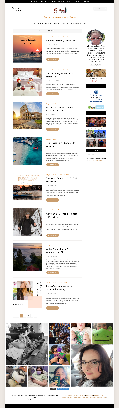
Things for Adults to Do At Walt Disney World (61, 180)
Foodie (47, 23)
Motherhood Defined (38, 399)
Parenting (61, 1)
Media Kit (70, 1)
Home (33, 23)
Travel (39, 23)
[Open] (27, 344)
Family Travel (34, 1)
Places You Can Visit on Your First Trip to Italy (60, 109)
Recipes (54, 1)
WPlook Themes (103, 406)
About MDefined (68, 395)
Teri (49, 44)
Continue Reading (52, 59)
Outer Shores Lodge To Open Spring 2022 (57, 251)
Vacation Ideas (85, 397)
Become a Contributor (82, 1)
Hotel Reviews (45, 1)
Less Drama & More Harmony (78, 23)
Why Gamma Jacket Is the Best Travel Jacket (61, 215)
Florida (66, 175)
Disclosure (82, 395)
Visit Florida (103, 397)
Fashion (60, 210)
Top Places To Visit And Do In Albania (60, 145)
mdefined (27, 324)
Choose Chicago (84, 399)
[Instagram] (46, 363)
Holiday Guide (62, 282)
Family (64, 23)
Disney (60, 175)
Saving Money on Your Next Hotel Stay (60, 75)
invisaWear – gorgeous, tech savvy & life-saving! (60, 288)
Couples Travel (51, 37)
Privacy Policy (89, 395)
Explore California (94, 397)
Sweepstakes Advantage (95, 160)
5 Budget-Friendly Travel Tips (60, 41)
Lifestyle (56, 23)
